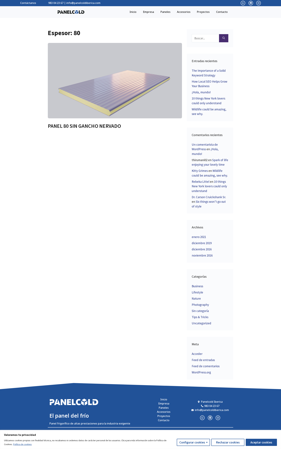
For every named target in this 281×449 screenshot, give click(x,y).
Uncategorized (201, 323)
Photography (200, 305)
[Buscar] (223, 38)
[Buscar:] (205, 38)
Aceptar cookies (261, 442)
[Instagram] (258, 3)
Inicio (133, 12)
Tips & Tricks (200, 317)
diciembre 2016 (202, 249)
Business (197, 286)
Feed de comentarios (206, 366)
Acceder (197, 354)
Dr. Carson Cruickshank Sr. (209, 197)
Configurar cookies (192, 442)
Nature (196, 298)
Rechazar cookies (228, 442)
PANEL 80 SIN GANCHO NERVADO (84, 126)
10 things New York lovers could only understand (209, 186)
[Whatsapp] (243, 3)
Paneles (165, 12)
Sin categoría (200, 311)
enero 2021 (199, 237)
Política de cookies (22, 444)
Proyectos (203, 12)
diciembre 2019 (202, 243)
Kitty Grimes (200, 171)
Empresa (148, 12)
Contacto (222, 12)
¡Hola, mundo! (201, 92)
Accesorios (183, 12)
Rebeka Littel (200, 182)
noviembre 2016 (202, 255)
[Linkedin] (250, 3)
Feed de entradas (203, 360)
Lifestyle (197, 292)
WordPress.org (201, 372)
